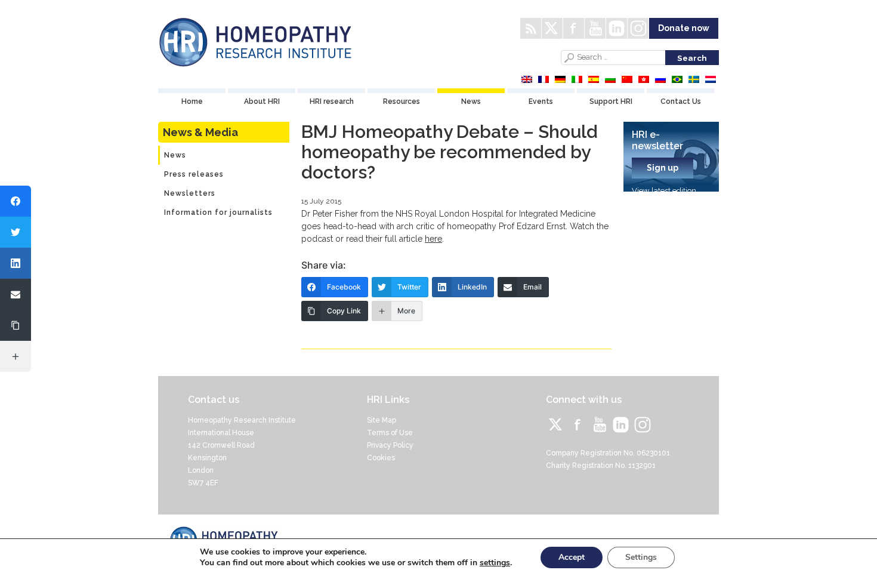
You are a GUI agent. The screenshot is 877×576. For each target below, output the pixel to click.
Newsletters (189, 193)
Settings (641, 557)
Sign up (662, 168)
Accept (571, 557)
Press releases (194, 174)
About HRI (262, 101)
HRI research (332, 101)
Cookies (381, 458)
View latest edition (664, 190)
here (433, 239)
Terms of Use (390, 433)
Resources (401, 101)
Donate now (683, 28)
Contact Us (680, 101)
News (471, 101)
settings (495, 562)
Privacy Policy (390, 445)
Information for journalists (218, 212)
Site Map (381, 420)
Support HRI (610, 101)
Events (541, 101)
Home (192, 101)
